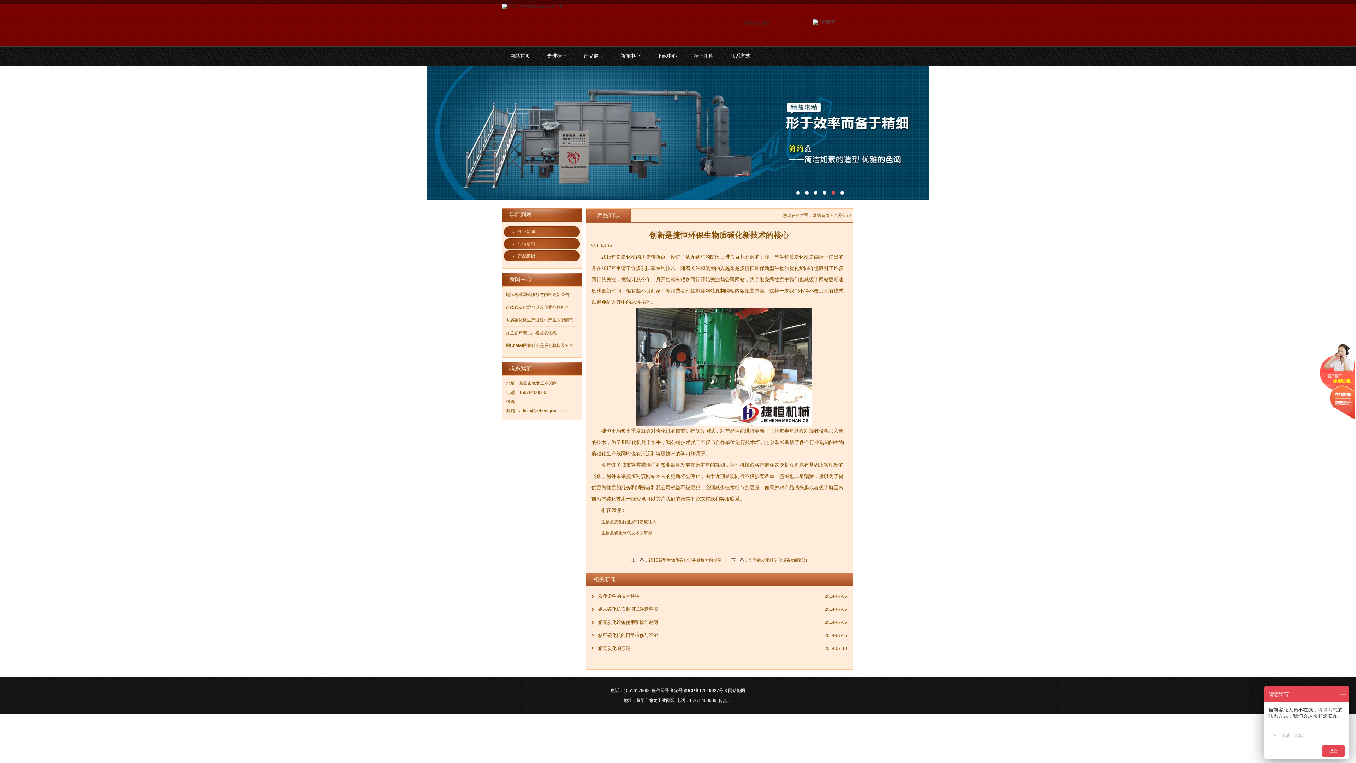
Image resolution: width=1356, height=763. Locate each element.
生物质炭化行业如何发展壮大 (628, 521)
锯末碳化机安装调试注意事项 (628, 609)
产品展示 (593, 56)
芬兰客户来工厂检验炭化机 (531, 332)
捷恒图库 (704, 56)
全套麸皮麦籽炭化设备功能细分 (778, 560)
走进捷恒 (557, 56)
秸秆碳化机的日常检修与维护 (628, 635)
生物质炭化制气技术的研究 (626, 533)
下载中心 (667, 56)
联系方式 (740, 56)
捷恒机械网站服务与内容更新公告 (537, 294)
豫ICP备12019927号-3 (705, 690)
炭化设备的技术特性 (619, 596)
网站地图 (736, 690)
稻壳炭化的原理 (614, 648)
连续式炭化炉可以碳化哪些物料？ (537, 307)
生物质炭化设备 (678, 133)
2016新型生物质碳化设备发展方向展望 (685, 560)
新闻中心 (630, 56)
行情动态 (526, 243)
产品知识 (526, 255)
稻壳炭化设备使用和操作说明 (628, 622)
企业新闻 (526, 231)
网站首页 (520, 56)
